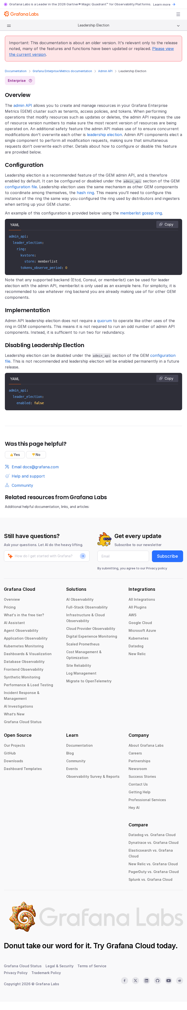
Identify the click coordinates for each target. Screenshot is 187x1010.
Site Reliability (78, 665)
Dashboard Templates (23, 769)
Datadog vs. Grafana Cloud (152, 835)
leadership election (104, 134)
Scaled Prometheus (83, 644)
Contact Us (138, 784)
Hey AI (134, 807)
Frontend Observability (23, 669)
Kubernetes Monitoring (24, 646)
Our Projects (14, 745)
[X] (135, 980)
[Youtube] (168, 980)
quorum (104, 320)
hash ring (85, 192)
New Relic (137, 654)
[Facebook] (124, 980)
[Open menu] (178, 14)
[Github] (157, 980)
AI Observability (80, 599)
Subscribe (167, 556)
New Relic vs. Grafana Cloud (153, 864)
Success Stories (142, 776)
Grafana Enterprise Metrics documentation (62, 71)
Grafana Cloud (130, 945)
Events (72, 769)
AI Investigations (18, 706)
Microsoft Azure (142, 630)
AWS (132, 615)
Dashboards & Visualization (28, 654)
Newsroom (138, 769)
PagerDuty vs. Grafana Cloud (154, 872)
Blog (70, 753)
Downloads (13, 761)
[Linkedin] (146, 980)
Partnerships (139, 761)
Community (75, 761)
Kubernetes (139, 638)
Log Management (81, 673)
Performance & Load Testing (28, 685)
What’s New (14, 714)
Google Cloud (140, 623)
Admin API (105, 71)
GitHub (10, 753)
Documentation (16, 71)
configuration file (21, 186)
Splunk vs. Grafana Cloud (150, 879)
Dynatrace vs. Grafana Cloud (153, 842)
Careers (135, 753)
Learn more (161, 4)
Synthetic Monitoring (22, 677)
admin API (22, 105)
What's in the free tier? (24, 615)
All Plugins (138, 607)
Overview (12, 599)
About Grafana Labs (146, 745)
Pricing (10, 607)
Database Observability (24, 661)
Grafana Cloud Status (23, 722)
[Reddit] (179, 980)
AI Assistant (14, 623)
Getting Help (139, 792)
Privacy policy (156, 568)
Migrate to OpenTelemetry (89, 681)
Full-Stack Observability (87, 607)
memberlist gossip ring (141, 213)
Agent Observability (21, 630)
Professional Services (147, 800)
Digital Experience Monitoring (91, 636)
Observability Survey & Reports (93, 776)
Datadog (136, 646)
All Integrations (142, 599)
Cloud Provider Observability (90, 628)
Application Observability (25, 638)
